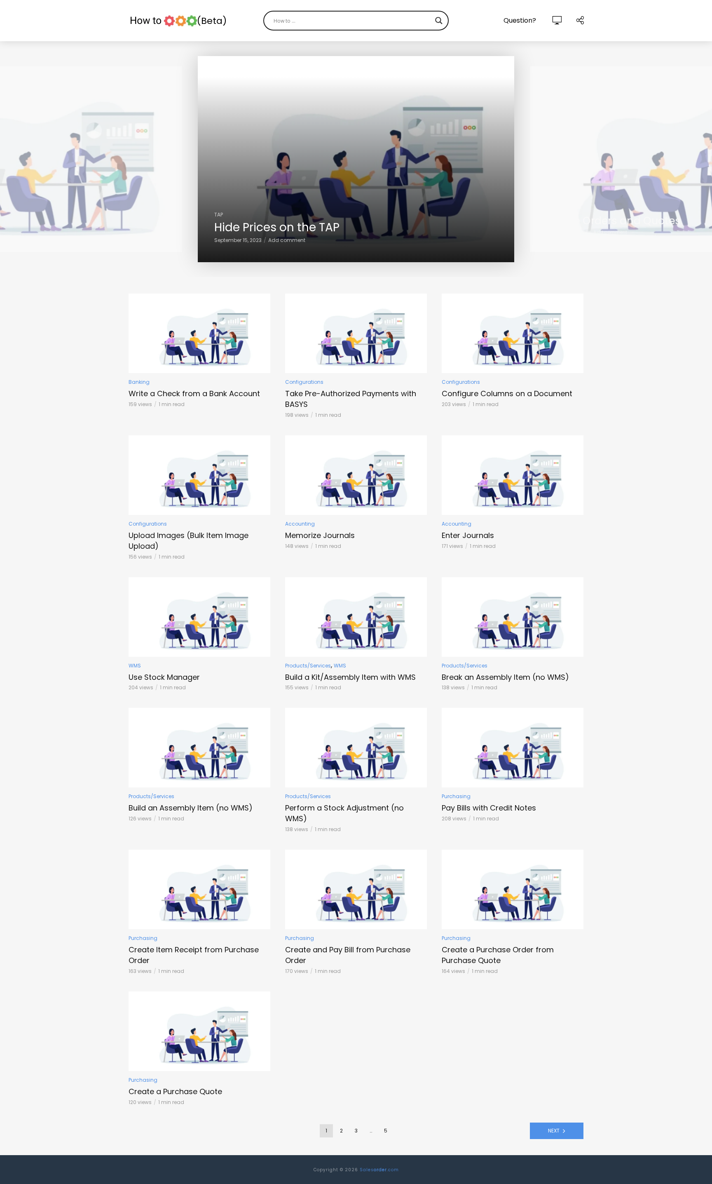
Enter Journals (468, 535)
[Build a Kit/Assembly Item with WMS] (356, 617)
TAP (218, 214)
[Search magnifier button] (439, 20)
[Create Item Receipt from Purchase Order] (199, 889)
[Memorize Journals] (356, 475)
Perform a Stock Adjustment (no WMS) (344, 813)
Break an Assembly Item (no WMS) (505, 677)
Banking (139, 381)
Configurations (304, 381)
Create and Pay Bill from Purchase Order (347, 955)
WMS (135, 665)
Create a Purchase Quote (175, 1091)
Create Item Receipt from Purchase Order (194, 955)
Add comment (286, 240)
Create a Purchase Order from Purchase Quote (498, 955)
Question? (520, 20)
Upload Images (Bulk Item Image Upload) (188, 540)
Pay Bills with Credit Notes (489, 808)
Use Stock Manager (164, 677)
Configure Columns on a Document (507, 393)
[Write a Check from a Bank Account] (199, 333)
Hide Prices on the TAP (277, 227)
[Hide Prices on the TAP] (356, 159)
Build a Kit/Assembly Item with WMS (350, 677)
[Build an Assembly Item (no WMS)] (199, 747)
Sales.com (379, 1170)
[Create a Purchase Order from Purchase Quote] (512, 889)
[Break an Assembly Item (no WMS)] (512, 617)
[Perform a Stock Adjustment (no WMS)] (356, 747)
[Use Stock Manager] (199, 617)
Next (554, 1130)
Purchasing (456, 796)
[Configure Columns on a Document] (512, 333)
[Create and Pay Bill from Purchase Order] (356, 889)
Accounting (300, 523)
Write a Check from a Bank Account (194, 393)
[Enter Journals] (512, 475)
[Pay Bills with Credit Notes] (512, 747)
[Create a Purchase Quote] (199, 1031)
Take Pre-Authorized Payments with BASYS (350, 398)
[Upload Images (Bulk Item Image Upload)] (199, 475)
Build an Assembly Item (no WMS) (191, 808)
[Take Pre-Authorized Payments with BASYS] (356, 333)
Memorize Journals (320, 535)
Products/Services (308, 665)
